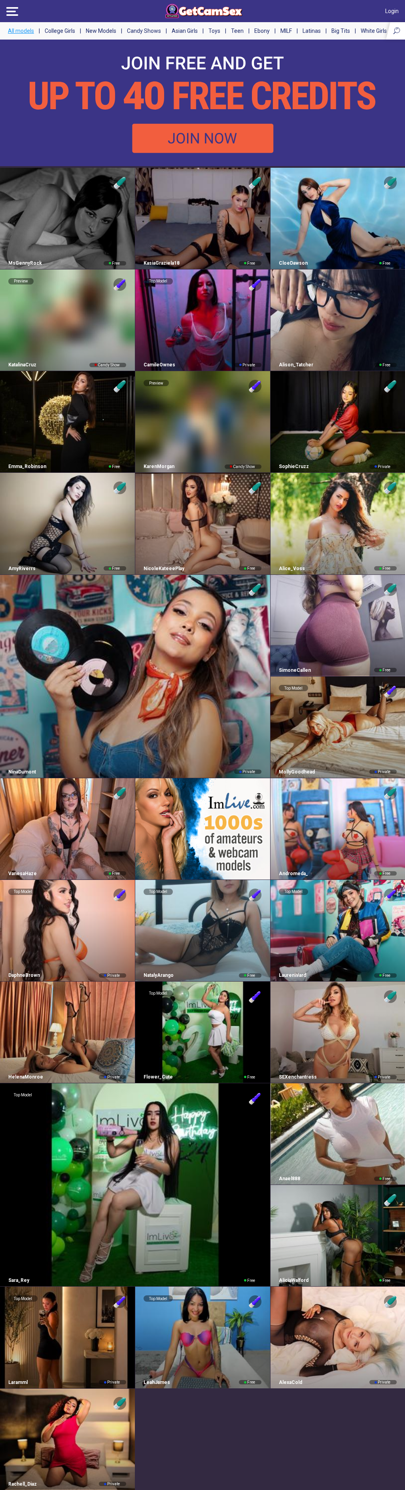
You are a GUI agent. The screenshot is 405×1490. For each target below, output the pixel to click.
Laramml (18, 1382)
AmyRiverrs (22, 568)
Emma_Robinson (27, 466)
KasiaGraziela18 (162, 263)
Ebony (262, 31)
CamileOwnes (159, 365)
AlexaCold (290, 1382)
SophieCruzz (294, 466)
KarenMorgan (159, 466)
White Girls (374, 31)
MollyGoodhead (297, 772)
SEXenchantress (298, 1077)
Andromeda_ (293, 873)
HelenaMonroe (25, 1077)
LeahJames (157, 1382)
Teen (237, 31)
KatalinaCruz (22, 365)
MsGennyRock (25, 263)
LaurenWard (292, 975)
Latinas (312, 31)
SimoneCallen (295, 670)
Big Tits (340, 31)
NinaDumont (22, 772)
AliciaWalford (293, 1280)
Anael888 (289, 1178)
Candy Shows (144, 31)
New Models (101, 31)
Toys (214, 31)
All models (21, 31)
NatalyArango (159, 975)
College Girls (60, 31)
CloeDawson (293, 263)
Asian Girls (185, 31)
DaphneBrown (24, 975)
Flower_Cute (158, 1077)
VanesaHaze (22, 873)
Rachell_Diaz (22, 1484)
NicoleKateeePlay (164, 568)
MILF (286, 31)
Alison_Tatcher (296, 365)
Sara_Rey (18, 1280)
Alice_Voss (292, 568)
